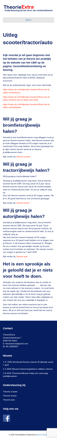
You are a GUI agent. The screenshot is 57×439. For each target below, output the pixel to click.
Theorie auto (9, 400)
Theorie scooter (10, 391)
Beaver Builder (42, 435)
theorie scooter (23, 156)
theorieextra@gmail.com (16, 343)
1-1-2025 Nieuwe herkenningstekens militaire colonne (28, 369)
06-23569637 (12, 346)
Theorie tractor (10, 395)
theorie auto (22, 256)
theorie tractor (23, 203)
